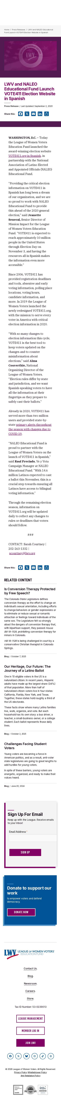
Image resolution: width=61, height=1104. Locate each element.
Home (6, 29)
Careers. (30, 991)
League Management (30, 1018)
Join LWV (30, 1043)
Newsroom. (30, 983)
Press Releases (18, 29)
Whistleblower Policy (37, 1072)
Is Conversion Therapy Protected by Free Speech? (29, 591)
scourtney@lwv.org (22, 553)
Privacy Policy (20, 1072)
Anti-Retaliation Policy (30, 1075)
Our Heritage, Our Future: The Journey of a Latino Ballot (27, 669)
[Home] (29, 954)
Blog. (30, 976)
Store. (30, 998)
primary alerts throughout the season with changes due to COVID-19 (30, 429)
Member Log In (30, 1031)
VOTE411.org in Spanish (25, 156)
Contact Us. (30, 968)
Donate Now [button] (21, 912)
